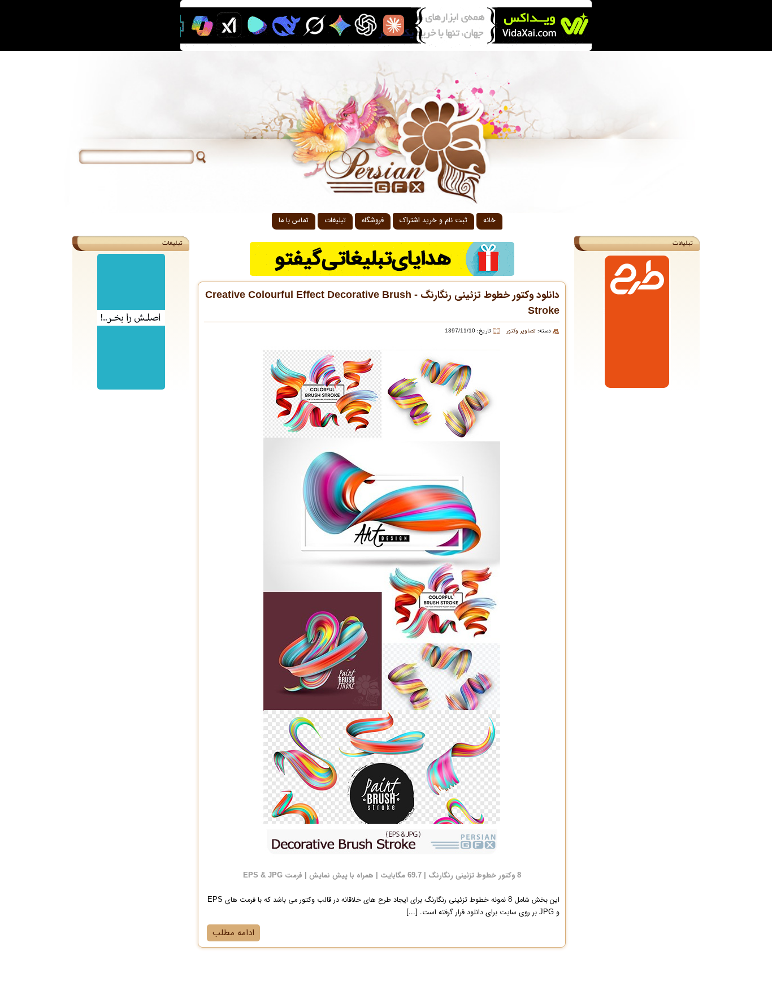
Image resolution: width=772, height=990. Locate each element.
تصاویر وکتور (521, 331)
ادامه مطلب (233, 933)
